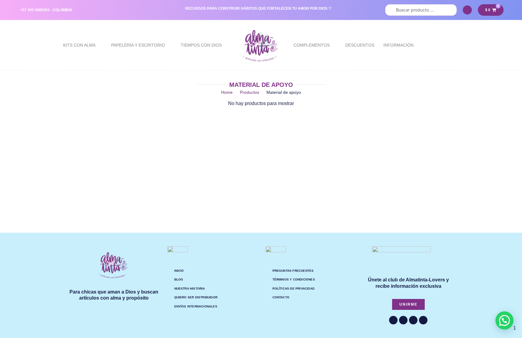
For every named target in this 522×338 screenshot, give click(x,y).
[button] (504, 320)
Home (227, 92)
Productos (249, 92)
